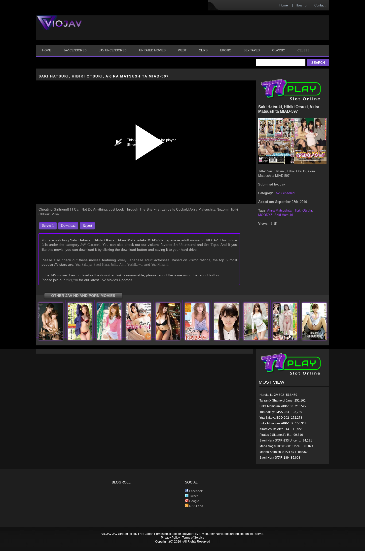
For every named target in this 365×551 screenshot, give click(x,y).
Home (283, 5)
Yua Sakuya (83, 264)
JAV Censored (90, 245)
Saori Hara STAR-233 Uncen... (280, 440)
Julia (114, 264)
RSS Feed (195, 506)
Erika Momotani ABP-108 (276, 406)
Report (87, 225)
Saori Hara (101, 264)
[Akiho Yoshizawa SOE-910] (109, 339)
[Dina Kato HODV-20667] (80, 339)
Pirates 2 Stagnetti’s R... (275, 435)
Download (68, 225)
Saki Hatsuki (283, 215)
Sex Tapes (211, 245)
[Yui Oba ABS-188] (256, 339)
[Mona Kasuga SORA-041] (285, 339)
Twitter (193, 496)
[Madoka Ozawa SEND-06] (197, 339)
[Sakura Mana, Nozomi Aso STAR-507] (50, 339)
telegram (72, 280)
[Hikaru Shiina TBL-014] (314, 339)
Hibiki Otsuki (302, 210)
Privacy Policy (170, 537)
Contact (320, 5)
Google (193, 501)
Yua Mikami (159, 264)
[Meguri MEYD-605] (138, 339)
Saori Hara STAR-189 (274, 457)
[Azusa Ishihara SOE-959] (226, 339)
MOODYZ (265, 215)
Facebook (195, 491)
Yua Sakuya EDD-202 (274, 417)
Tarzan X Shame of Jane (275, 400)
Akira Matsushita (279, 210)
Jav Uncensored (185, 245)
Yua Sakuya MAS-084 (274, 412)
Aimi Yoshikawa (130, 264)
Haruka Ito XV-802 (271, 395)
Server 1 (48, 225)
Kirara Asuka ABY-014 (274, 429)
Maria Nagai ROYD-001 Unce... (280, 446)
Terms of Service (193, 537)
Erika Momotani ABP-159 (276, 423)
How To (301, 5)
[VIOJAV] (59, 27)
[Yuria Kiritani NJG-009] (168, 339)
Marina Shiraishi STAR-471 (277, 452)
